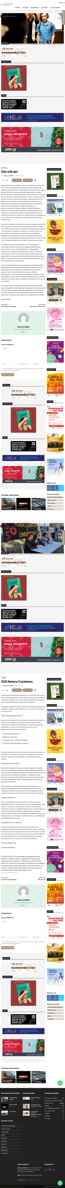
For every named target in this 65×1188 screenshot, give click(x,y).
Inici (3, 16)
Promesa (3, 1144)
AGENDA (5, 504)
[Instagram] (23, 331)
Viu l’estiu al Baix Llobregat (8, 507)
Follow (55, 485)
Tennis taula (4, 1153)
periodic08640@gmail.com (33, 1180)
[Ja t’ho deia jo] (38, 504)
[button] (62, 2)
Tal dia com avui (23, 508)
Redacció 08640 (8, 175)
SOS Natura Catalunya (8, 306)
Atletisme (3, 1147)
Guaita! (50, 506)
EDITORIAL (13, 16)
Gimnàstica (4, 1141)
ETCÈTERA (20, 505)
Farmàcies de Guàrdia (63, 17)
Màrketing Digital (12, 1186)
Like (50, 485)
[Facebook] (21, 331)
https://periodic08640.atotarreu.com (23, 329)
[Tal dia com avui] (23, 504)
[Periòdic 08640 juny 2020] (26, 1098)
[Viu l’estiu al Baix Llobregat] (8, 504)
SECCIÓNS (7, 16)
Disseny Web (4, 1186)
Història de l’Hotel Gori (38, 306)
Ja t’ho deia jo (37, 508)
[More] (35, 180)
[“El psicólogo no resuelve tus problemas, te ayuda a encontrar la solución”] (26, 1113)
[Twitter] (25, 331)
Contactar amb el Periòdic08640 (52, 1186)
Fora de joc (50, 509)
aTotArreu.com (22, 1186)
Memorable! (4, 1150)
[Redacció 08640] (23, 318)
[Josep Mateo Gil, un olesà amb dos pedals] (26, 1106)
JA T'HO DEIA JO (37, 505)
